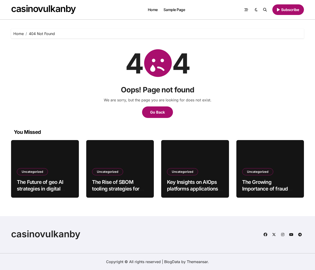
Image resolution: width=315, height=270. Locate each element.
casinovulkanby (43, 8)
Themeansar (197, 261)
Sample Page (174, 9)
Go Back (157, 112)
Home (153, 9)
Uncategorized (32, 171)
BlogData (172, 261)
